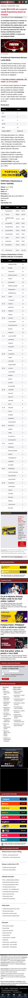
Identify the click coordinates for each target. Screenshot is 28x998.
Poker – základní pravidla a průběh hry (11, 879)
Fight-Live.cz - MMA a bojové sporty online (7, 698)
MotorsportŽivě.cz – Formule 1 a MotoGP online (7, 720)
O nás (2, 988)
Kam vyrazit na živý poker (8, 925)
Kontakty (6, 988)
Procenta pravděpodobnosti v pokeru (11, 884)
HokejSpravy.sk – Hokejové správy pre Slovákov (7, 739)
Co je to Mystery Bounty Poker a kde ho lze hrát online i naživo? (12, 598)
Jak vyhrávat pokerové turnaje (9, 886)
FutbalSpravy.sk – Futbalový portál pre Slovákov (18, 716)
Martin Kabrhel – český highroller (10, 946)
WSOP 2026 (5, 939)
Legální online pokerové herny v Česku (11, 908)
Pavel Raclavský (18, 17)
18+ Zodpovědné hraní (6, 992)
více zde (24, 553)
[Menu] (26, 2)
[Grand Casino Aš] (11, 766)
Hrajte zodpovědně (5, 968)
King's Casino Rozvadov (8, 930)
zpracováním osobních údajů (16, 674)
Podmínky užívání (23, 988)
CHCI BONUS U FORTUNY (22, 544)
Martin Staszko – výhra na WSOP (10, 944)
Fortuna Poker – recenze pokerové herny (11, 857)
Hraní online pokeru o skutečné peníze (11, 915)
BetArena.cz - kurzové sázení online (7, 693)
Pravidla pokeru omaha (8, 896)
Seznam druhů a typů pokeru (9, 898)
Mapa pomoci (16, 983)
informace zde (4, 975)
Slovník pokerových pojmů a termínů (10, 891)
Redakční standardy (14, 988)
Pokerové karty (6, 928)
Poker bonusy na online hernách (10, 913)
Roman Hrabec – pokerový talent (10, 942)
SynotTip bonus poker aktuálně (9, 867)
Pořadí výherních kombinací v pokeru (11, 882)
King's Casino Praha (7, 932)
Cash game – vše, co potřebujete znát (11, 889)
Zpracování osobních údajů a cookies (10, 990)
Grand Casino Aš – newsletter (9, 937)
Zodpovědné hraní (4, 963)
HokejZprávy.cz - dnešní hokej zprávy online (7, 709)
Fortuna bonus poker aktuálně (9, 869)
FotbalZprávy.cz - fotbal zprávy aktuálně (7, 704)
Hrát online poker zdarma (8, 911)
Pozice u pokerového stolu (8, 893)
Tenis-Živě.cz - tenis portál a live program (7, 715)
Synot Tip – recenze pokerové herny (10, 855)
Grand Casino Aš (6, 935)
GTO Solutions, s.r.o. (17, 992)
